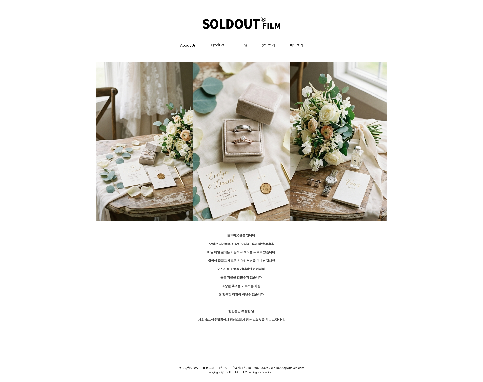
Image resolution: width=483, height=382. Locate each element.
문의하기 (268, 45)
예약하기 (296, 45)
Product (217, 45)
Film (243, 45)
